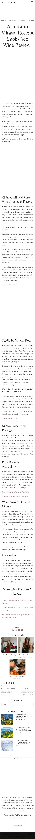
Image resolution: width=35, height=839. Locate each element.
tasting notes (11, 686)
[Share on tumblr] (14, 683)
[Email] (11, 2)
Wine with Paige (13, 834)
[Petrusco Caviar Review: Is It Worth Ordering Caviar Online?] (18, 667)
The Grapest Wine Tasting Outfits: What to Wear (27, 691)
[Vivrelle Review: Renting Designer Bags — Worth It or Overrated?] (26, 645)
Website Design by (17, 837)
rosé (4, 686)
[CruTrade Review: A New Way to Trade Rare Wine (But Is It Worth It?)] (9, 645)
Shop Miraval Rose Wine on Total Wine (15, 492)
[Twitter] (2, 2)
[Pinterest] (8, 2)
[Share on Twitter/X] (9, 683)
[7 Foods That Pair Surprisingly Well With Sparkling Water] (7, 745)
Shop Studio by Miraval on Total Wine (15, 496)
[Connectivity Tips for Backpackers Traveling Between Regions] (7, 732)
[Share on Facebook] (7, 683)
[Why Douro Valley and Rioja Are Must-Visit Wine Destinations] (7, 719)
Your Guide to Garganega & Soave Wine (8, 691)
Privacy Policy (17, 825)
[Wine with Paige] (17, 12)
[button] (32, 2)
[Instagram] (5, 2)
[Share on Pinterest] (11, 683)
